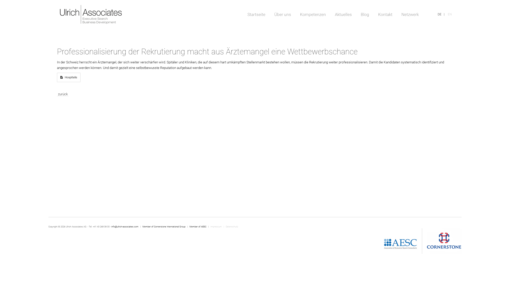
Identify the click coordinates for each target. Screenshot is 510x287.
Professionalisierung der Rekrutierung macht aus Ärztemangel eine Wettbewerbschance (207, 51)
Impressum (216, 226)
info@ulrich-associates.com (124, 226)
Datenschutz (232, 226)
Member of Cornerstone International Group (163, 226)
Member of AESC (197, 226)
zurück (63, 94)
